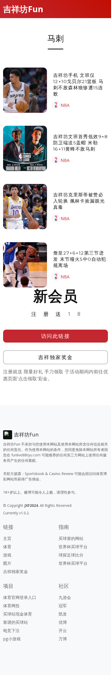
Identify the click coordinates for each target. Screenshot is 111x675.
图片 (7, 563)
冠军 (63, 606)
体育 (7, 547)
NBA (65, 105)
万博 (63, 639)
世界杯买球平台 (73, 547)
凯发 (63, 614)
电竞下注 (11, 630)
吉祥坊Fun (23, 8)
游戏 (7, 555)
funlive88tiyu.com (26, 455)
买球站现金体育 (17, 614)
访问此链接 (55, 335)
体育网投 (11, 606)
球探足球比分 (71, 555)
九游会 (65, 597)
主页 (7, 538)
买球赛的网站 (71, 538)
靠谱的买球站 (15, 622)
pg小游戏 (12, 639)
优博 (63, 622)
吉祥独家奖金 (55, 357)
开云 (63, 630)
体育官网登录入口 (19, 597)
